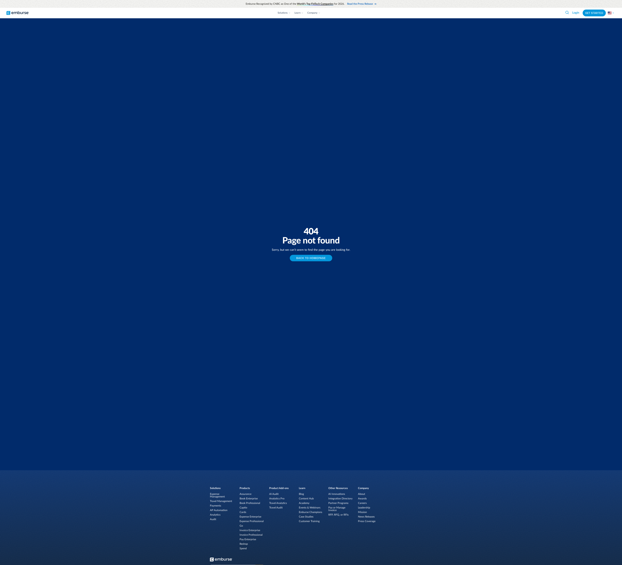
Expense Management (217, 495)
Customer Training (309, 521)
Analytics (215, 514)
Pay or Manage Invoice (336, 509)
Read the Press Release (360, 4)
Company (312, 13)
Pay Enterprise (248, 539)
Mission (362, 512)
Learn (297, 13)
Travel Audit (276, 507)
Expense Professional (252, 521)
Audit (213, 519)
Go (241, 526)
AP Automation (218, 510)
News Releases (366, 516)
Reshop (244, 544)
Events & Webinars (309, 507)
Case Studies (306, 516)
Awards (362, 498)
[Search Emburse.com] (567, 12)
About (361, 494)
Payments (215, 505)
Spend (243, 548)
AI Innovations (336, 494)
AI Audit (274, 494)
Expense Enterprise (250, 516)
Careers (362, 503)
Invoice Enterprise (250, 530)
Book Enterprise (249, 498)
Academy (304, 503)
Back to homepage (311, 258)
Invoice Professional (251, 535)
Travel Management (221, 501)
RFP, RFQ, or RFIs (338, 514)
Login (575, 12)
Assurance (245, 494)
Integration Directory (340, 498)
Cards (243, 512)
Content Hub (306, 498)
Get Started (594, 13)
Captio (243, 507)
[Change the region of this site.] (611, 13)
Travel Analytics (278, 503)
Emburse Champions (310, 512)
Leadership (364, 507)
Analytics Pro (276, 498)
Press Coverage (366, 521)
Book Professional (250, 503)
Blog (301, 494)
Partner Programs (338, 503)
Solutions (283, 13)
